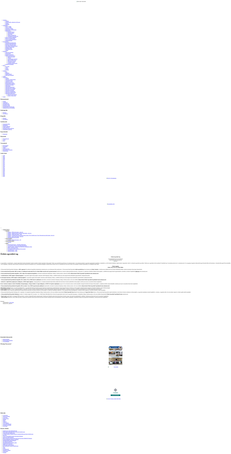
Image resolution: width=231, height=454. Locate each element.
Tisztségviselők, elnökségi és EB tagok (12, 22)
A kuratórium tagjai (9, 80)
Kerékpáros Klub (8, 48)
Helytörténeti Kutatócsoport (10, 42)
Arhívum (9, 242)
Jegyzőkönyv (5, 113)
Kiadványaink (8, 53)
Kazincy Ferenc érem (12, 95)
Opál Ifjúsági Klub (8, 49)
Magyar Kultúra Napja (12, 60)
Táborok (9, 57)
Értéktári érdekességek (10, 241)
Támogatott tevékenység (10, 93)
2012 (4, 162)
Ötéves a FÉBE (8, 26)
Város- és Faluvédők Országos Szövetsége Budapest (13, 436)
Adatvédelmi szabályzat (7, 129)
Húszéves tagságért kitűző (10, 38)
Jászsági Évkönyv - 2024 (12, 251)
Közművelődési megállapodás (8, 106)
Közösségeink (5, 41)
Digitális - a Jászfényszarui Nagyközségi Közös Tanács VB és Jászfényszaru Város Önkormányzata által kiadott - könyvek (31, 235)
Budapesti (7, 73)
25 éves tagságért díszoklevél (10, 39)
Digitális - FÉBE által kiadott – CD (14, 239)
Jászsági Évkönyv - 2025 (12, 250)
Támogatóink (7, 86)
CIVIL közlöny (6, 422)
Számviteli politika (6, 124)
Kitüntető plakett (11, 33)
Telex (4, 447)
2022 (4, 172)
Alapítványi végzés (9, 81)
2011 (4, 161)
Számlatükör (5, 125)
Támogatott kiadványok (9, 87)
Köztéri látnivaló (6, 148)
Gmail (4, 448)
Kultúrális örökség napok (12, 63)
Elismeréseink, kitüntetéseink (10, 29)
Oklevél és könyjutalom (12, 94)
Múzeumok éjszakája (12, 61)
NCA (4, 140)
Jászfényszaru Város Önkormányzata (10, 430)
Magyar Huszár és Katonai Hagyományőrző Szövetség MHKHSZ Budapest (17, 438)
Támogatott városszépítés (10, 89)
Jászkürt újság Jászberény (8, 443)
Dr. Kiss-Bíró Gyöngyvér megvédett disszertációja (17, 245)
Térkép (4, 147)
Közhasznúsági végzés (9, 82)
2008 (4, 155)
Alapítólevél (5, 102)
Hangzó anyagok (9, 238)
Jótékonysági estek (11, 56)
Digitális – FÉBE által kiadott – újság (15, 234)
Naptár (4, 96)
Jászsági (6, 68)
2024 (4, 175)
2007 (4, 156)
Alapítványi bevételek (9, 84)
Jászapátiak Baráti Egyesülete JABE (10, 442)
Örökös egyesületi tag (12, 35)
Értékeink (5, 51)
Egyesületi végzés (6, 104)
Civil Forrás (5, 417)
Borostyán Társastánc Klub (10, 44)
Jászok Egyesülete (6, 416)
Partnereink (5, 134)
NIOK (4, 420)
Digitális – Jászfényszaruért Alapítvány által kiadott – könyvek (19, 233)
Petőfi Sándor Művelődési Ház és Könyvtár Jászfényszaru (14, 431)
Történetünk (5, 25)
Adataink (4, 20)
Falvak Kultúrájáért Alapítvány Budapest (10, 439)
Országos (7, 69)
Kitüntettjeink (7, 30)
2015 (4, 165)
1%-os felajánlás (6, 341)
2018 (4, 168)
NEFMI (4, 419)
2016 (4, 166)
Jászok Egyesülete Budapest (8, 437)
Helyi (6, 71)
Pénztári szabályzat (6, 126)
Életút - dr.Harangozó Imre (13, 247)
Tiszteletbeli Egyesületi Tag (13, 36)
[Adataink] (6, 20)
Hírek (4, 65)
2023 (4, 174)
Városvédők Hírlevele (7, 424)
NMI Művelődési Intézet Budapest (9, 440)
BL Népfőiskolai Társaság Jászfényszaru (10, 445)
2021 (4, 171)
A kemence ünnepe (11, 62)
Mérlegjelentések (6, 339)
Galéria (4, 76)
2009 (4, 158)
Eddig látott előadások (9, 75)
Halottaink (7, 24)
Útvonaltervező (6, 449)
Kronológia (5, 146)
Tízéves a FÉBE (8, 27)
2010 (4, 160)
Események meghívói (9, 54)
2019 (4, 169)
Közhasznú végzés (6, 105)
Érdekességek (5, 150)
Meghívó (4, 112)
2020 (4, 170)
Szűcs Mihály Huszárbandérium (11, 46)
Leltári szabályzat (6, 127)
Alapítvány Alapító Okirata (10, 79)
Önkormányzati (6, 138)
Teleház (6, 50)
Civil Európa (5, 415)
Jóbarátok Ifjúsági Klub (9, 47)
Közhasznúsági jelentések (10, 83)
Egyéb (4, 139)
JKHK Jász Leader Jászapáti (8, 444)
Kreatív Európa (6, 418)
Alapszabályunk (6, 103)
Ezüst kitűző (10, 34)
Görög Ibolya (5, 451)
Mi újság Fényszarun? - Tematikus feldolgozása (17, 244)
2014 (4, 164)
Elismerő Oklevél (11, 31)
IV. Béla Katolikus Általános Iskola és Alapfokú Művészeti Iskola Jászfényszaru (18, 434)
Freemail (4, 452)
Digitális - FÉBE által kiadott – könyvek (15, 232)
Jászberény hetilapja (6, 450)
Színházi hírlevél (8, 74)
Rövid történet (5, 145)
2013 (4, 163)
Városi (6, 67)
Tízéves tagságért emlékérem (10, 37)
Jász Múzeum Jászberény (7, 441)
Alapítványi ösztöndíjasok (10, 91)
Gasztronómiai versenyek (12, 59)
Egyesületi (7, 66)
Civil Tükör (5, 426)
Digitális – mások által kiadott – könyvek (15, 236)
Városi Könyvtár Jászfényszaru (9, 433)
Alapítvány (5, 77)
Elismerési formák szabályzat (8, 128)
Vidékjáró (5, 421)
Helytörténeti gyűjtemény (8, 149)
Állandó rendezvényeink (10, 55)
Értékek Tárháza (6, 229)
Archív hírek (11, 302)
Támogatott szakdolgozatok (10, 92)
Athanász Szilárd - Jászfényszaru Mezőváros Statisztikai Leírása (20, 246)
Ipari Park (5, 435)
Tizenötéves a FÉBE (9, 28)
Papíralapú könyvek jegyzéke (13, 237)
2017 (4, 167)
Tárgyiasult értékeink (9, 52)
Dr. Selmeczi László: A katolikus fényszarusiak (17, 248)
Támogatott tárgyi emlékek (10, 88)
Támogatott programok (9, 90)
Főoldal (4, 101)
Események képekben (9, 64)
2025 (4, 176)
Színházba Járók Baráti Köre (10, 43)
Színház (4, 70)
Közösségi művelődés (7, 425)
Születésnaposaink (8, 40)
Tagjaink (7, 23)
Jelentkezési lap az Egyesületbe (9, 107)
